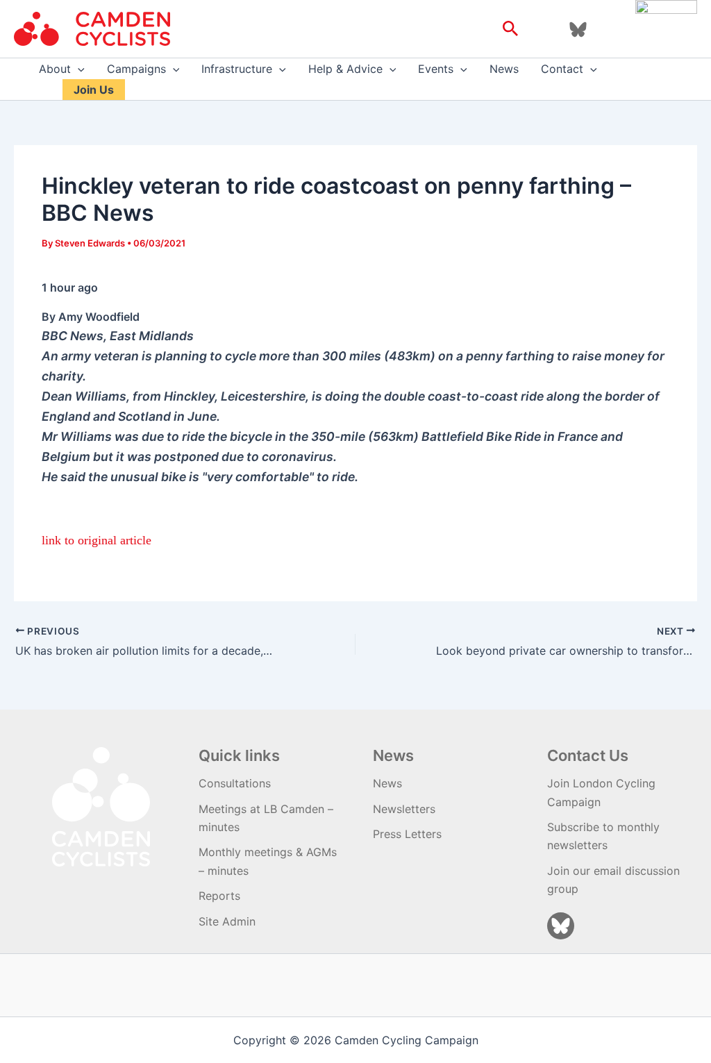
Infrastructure (236, 69)
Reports (219, 896)
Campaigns (136, 69)
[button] (510, 29)
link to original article (96, 540)
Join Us (94, 90)
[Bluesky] (578, 29)
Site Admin (227, 921)
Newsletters (404, 809)
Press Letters (407, 834)
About (55, 69)
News (504, 69)
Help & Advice (345, 69)
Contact (562, 69)
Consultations (235, 783)
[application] (78, 68)
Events (435, 69)
